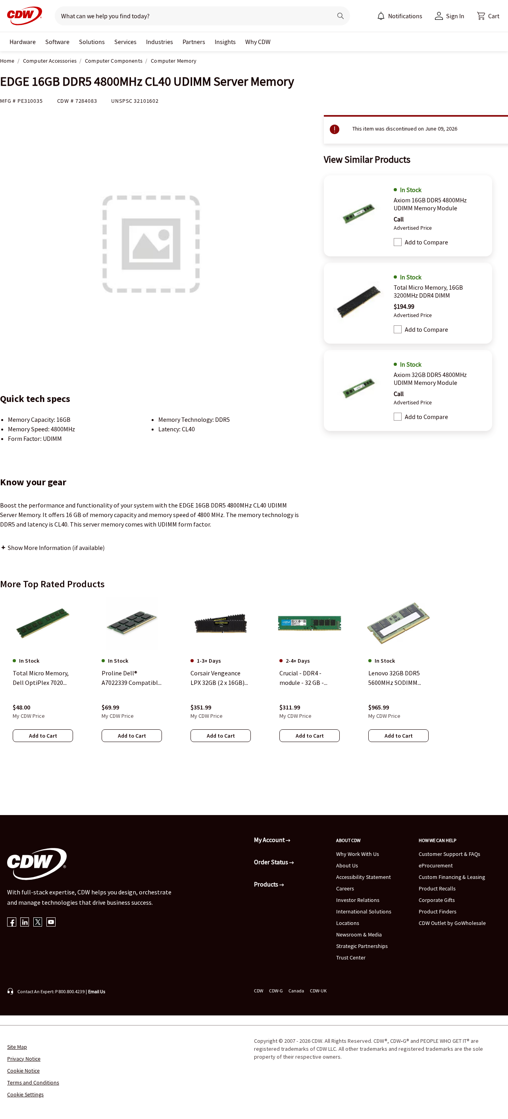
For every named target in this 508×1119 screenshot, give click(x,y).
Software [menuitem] (57, 42)
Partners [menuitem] (194, 42)
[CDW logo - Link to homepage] (22, 15)
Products (266, 884)
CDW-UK (318, 991)
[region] (254, 677)
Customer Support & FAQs (449, 854)
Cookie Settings (25, 1094)
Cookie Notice (23, 1070)
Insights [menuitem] (225, 42)
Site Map (17, 1046)
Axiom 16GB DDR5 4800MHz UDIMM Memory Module (430, 204)
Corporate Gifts (437, 900)
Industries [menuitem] (159, 42)
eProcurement (436, 865)
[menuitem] (381, 16)
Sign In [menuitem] (455, 16)
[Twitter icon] (37, 922)
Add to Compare (426, 242)
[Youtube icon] (51, 922)
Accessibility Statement (363, 877)
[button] (488, 15)
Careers (345, 888)
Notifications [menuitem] (405, 16)
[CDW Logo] (22, 15)
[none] (22, 41)
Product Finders (437, 911)
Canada (296, 991)
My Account (270, 840)
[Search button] (340, 16)
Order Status (271, 862)
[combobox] (190, 15)
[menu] (399, 15)
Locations (347, 923)
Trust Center (351, 957)
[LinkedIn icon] (24, 922)
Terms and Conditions (33, 1082)
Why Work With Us (357, 854)
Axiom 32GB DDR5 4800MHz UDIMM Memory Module (430, 378)
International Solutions (363, 911)
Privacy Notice (23, 1058)
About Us (347, 865)
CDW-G (276, 991)
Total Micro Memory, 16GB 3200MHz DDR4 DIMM (428, 291)
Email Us (96, 991)
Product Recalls (437, 888)
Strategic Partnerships (362, 946)
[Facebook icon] (11, 922)
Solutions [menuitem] (92, 42)
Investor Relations (357, 900)
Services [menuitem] (125, 42)
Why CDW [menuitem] (258, 42)
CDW (258, 991)
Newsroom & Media (359, 934)
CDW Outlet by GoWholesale (452, 923)
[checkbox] (398, 242)
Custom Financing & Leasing (452, 877)
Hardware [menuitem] (23, 42)
